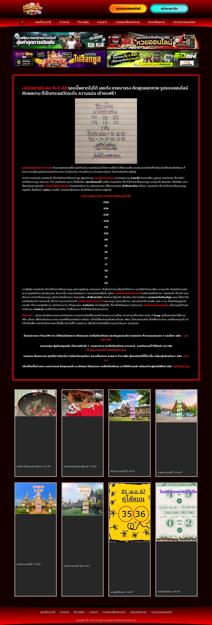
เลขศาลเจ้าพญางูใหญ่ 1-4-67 (80, 466)
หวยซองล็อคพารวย (128, 22)
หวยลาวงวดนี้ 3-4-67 (170, 472)
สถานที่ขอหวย (156, 22)
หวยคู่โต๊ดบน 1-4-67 (122, 592)
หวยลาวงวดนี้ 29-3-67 (77, 566)
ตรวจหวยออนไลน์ (184, 22)
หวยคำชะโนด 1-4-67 (169, 591)
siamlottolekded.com (126, 620)
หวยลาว (102, 22)
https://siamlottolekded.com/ (107, 350)
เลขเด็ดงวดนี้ (43, 22)
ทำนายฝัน (83, 22)
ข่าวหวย (64, 22)
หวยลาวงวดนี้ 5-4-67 (123, 471)
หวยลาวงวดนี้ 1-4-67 (29, 564)
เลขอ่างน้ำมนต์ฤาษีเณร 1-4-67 (34, 466)
